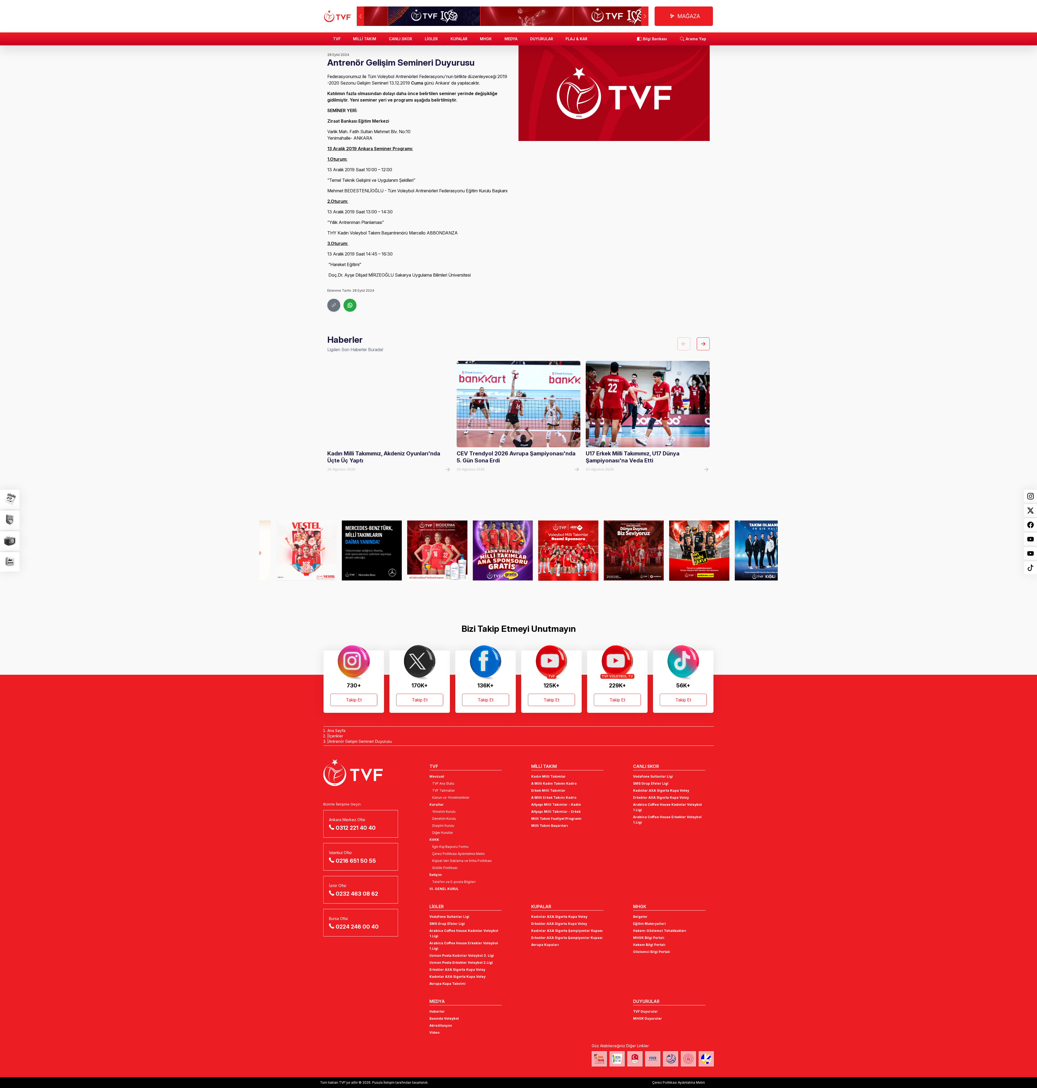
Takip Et (354, 700)
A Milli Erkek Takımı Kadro (553, 797)
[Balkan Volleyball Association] (670, 1058)
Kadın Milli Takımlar (548, 776)
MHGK (486, 38)
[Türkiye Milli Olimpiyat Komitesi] (634, 1058)
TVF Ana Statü (443, 783)
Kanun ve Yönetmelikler (450, 797)
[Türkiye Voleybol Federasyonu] (337, 16)
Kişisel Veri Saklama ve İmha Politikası (462, 861)
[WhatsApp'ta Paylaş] (350, 305)
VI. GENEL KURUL (444, 889)
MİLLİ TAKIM (364, 38)
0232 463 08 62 (357, 893)
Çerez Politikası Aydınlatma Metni (458, 854)
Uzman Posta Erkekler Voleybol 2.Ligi (461, 963)
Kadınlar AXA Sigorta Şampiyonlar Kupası (567, 931)
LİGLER (431, 38)
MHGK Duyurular (647, 1018)
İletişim (435, 875)
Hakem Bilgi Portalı (649, 945)
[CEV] (706, 1058)
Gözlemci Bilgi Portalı (651, 952)
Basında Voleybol (444, 1018)
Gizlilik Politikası (444, 868)
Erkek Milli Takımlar (548, 790)
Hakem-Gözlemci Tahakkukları (659, 931)
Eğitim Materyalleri (649, 924)
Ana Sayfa (336, 730)
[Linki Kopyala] (333, 305)
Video (434, 1032)
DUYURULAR (541, 38)
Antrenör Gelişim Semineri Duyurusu (360, 741)
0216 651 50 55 (356, 861)
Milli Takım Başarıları (549, 826)
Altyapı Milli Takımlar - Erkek (556, 812)
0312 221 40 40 (356, 828)
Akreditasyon (440, 1025)
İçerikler (336, 736)
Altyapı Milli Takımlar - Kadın (556, 804)
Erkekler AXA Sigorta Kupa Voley (661, 797)
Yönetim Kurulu (444, 812)
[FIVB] (652, 1058)
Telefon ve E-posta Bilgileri (454, 882)
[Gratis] (486, 550)
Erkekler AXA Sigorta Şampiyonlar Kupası (566, 938)
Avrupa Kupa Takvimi (447, 984)
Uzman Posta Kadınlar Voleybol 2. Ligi (461, 955)
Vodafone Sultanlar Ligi (653, 776)
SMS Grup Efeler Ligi (650, 783)
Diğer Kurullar (442, 833)
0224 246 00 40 (357, 926)
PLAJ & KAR (576, 38)
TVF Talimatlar (443, 790)
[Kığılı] (748, 550)
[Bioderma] (420, 550)
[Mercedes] (355, 550)
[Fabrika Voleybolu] (599, 1058)
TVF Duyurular (645, 1011)
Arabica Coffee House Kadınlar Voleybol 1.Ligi (667, 807)
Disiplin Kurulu (443, 826)
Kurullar (436, 804)
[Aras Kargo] (551, 550)
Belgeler (640, 917)
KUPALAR (458, 38)
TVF (337, 38)
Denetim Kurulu (444, 819)
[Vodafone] (617, 550)
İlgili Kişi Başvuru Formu (450, 847)
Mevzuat (436, 776)
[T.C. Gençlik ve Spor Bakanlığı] (688, 1058)
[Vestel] (289, 550)
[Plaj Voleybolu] (617, 1058)
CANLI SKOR (400, 38)
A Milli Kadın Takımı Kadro (554, 783)
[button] (644, 16)
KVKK (434, 840)
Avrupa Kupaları (545, 945)
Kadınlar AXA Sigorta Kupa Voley (661, 790)
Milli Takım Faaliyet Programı (556, 819)
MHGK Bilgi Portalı (648, 938)
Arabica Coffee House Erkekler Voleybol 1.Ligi (667, 819)
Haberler (437, 1011)
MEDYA (510, 38)
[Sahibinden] (682, 550)
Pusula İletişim (383, 1082)
